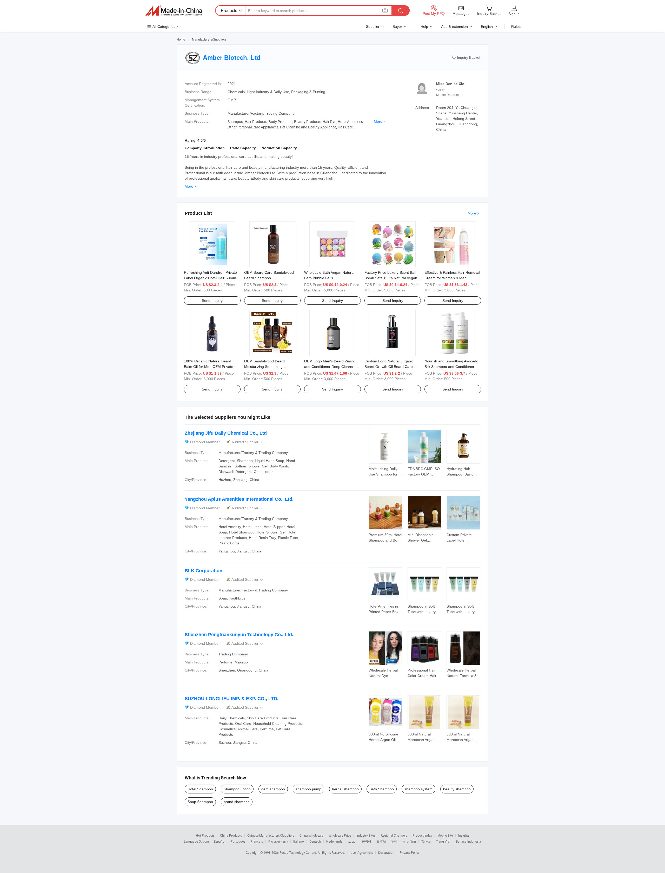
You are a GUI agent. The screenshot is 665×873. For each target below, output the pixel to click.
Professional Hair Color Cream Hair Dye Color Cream (422, 675)
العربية (352, 841)
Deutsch (315, 841)
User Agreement (361, 852)
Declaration (386, 852)
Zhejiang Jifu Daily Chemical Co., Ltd (226, 433)
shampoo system (418, 789)
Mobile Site (445, 835)
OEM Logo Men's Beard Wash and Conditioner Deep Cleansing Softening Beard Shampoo (331, 366)
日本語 (381, 841)
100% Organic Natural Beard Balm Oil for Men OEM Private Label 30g (208, 366)
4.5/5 (201, 140)
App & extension (454, 26)
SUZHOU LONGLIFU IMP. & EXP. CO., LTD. (231, 698)
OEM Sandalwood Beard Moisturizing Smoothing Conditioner (264, 366)
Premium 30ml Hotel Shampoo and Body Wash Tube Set (385, 540)
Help (424, 26)
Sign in (514, 14)
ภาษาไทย (409, 841)
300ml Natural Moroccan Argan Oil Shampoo (424, 739)
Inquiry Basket (465, 57)
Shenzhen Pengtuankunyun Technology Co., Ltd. (239, 634)
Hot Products (205, 835)
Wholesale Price (340, 835)
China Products (231, 835)
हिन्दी (394, 841)
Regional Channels (394, 835)
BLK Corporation (203, 570)
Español (219, 841)
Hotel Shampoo (200, 789)
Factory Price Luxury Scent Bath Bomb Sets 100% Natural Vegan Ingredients (390, 277)
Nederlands (334, 841)
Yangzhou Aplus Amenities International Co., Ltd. (239, 499)
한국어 (366, 841)
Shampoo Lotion (237, 789)
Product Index (422, 835)
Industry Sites (365, 835)
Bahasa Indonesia (468, 841)
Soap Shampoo (200, 802)
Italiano (298, 841)
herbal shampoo (345, 789)
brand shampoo (237, 802)
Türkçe (425, 841)
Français (257, 841)
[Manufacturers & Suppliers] (173, 10)
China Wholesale (311, 835)
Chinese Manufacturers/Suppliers (270, 835)
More (378, 121)
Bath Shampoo (381, 789)
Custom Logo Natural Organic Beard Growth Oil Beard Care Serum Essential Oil (389, 366)
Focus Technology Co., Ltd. (299, 852)
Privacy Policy (410, 852)
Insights (463, 835)
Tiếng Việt (443, 841)
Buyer (397, 26)
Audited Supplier (247, 442)
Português (238, 841)
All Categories (163, 26)
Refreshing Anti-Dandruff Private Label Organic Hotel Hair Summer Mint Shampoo (212, 277)
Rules (516, 26)
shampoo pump (308, 789)
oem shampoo (273, 789)
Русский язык (278, 841)
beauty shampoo (457, 789)
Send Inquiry (212, 300)
